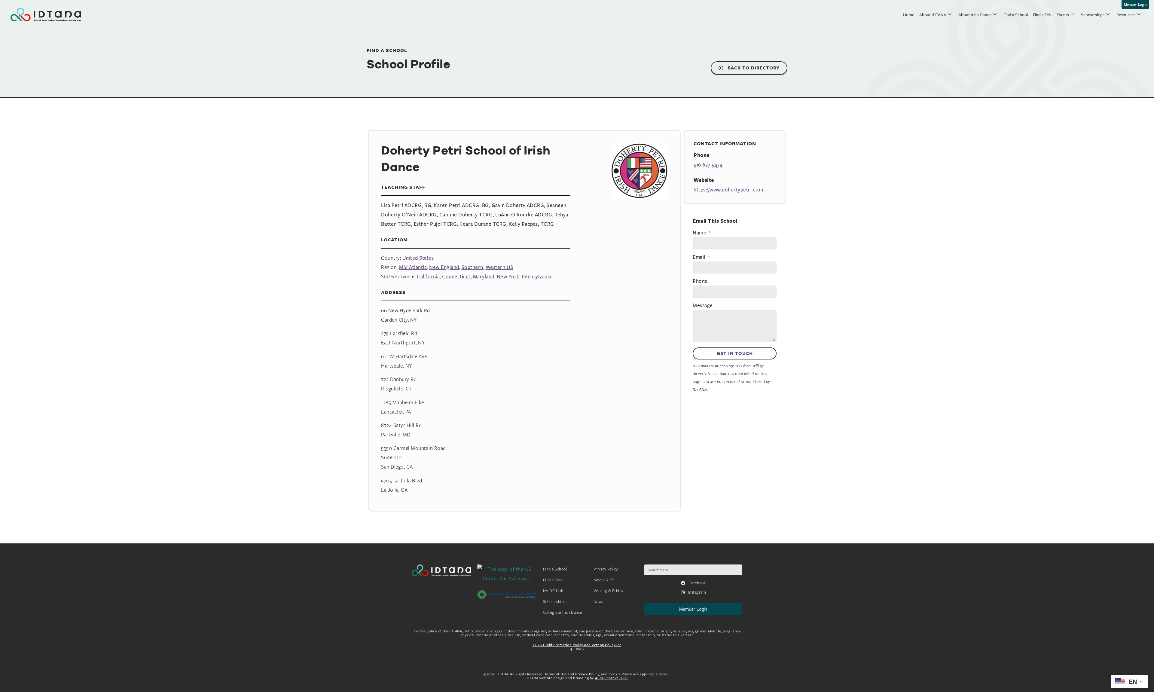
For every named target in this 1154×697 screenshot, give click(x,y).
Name (700, 233)
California (428, 276)
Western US (499, 267)
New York (508, 276)
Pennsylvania (536, 276)
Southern (472, 267)
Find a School (1015, 14)
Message (703, 306)
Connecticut (456, 276)
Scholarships (1092, 14)
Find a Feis (1042, 14)
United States (418, 257)
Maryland (483, 276)
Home (908, 14)
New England (444, 267)
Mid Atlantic (413, 267)
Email (700, 257)
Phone (700, 281)
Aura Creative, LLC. (611, 677)
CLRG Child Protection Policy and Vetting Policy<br (577, 644)
